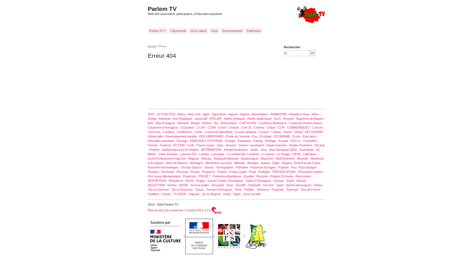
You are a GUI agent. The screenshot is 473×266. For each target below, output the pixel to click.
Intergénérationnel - (237, 149)
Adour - (183, 114)
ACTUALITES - (167, 114)
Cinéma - (260, 127)
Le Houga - (284, 154)
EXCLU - (297, 140)
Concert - (318, 127)
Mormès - (240, 163)
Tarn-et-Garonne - (183, 189)
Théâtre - (250, 189)
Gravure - (232, 145)
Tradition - (155, 194)
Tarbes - (319, 185)
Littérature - (310, 154)
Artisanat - (166, 118)
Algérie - (246, 114)
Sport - (281, 185)
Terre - (239, 189)
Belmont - (184, 123)
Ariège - (153, 118)
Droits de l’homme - (239, 136)
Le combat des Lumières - (244, 154)
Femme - (154, 145)
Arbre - (316, 114)
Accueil (152, 46)
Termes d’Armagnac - (220, 189)
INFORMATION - (212, 149)
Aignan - (234, 114)
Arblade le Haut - (300, 114)
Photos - (196, 171)
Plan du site (155, 210)
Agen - (207, 114)
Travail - (167, 194)
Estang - (259, 140)
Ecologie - (267, 136)
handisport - (258, 145)
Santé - (291, 180)
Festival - (166, 145)
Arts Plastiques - (184, 118)
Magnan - (194, 158)
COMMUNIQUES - (299, 127)
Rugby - (201, 180)
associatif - (202, 118)
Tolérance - (264, 189)
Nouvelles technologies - (164, 167)
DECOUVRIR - (315, 132)
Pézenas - (183, 171)
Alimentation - (261, 114)
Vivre (214, 31)
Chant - (223, 127)
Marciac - (207, 158)
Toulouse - (293, 189)
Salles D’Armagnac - (260, 180)
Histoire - (155, 149)
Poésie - (223, 171)
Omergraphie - (226, 167)
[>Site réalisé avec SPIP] (216, 210)
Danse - (289, 132)
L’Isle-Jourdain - (169, 154)
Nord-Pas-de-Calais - (308, 163)
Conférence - (185, 132)
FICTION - (180, 145)
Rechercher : (293, 47)
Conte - (199, 132)
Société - (242, 185)
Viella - (228, 194)
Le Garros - (269, 154)
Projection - (191, 176)
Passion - (284, 167)
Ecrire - (297, 136)
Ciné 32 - (247, 127)
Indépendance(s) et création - (181, 149)
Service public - (201, 185)
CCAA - (202, 127)
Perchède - (168, 171)
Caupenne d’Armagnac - (164, 127)
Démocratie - (156, 136)
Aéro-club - (195, 114)
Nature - (266, 163)
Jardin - (255, 149)
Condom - (170, 132)
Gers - (221, 145)
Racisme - (263, 176)
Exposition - (311, 140)
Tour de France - (311, 189)
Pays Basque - (308, 167)
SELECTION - (157, 185)
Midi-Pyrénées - (286, 158)
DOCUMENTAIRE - (212, 136)
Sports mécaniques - (300, 185)
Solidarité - (255, 185)
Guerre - (244, 145)
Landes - (205, 154)
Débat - (300, 132)
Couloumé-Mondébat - (220, 132)
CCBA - (212, 127)
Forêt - (191, 145)
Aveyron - (289, 118)
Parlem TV (162, 9)
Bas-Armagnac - (167, 123)
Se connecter (174, 210)
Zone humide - (252, 194)
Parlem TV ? (157, 31)
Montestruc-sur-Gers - (219, 163)
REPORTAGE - (158, 180)
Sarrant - (302, 180)
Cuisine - (265, 132)
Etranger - (272, 140)
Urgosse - (195, 194)
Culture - (277, 132)
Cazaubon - (189, 127)
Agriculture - (220, 114)
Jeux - (265, 149)
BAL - (152, 123)
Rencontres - (304, 176)
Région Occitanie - (283, 176)
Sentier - (173, 185)
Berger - (196, 123)
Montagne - (197, 163)
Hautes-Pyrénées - (301, 145)
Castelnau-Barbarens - (273, 123)
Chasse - (235, 127)
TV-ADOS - (180, 194)
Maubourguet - (251, 158)
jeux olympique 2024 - (284, 149)
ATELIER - (216, 118)
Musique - (254, 163)
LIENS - (297, 154)
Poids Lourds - (239, 171)
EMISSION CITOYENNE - (207, 140)
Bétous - (208, 123)
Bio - (217, 123)
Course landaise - (247, 132)
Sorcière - (269, 185)
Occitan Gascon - (192, 167)
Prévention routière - (311, 171)
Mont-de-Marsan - (178, 163)
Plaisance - (210, 171)
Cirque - (272, 127)
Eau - (256, 136)
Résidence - (177, 180)
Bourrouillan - (230, 123)
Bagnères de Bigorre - (310, 118)
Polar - (253, 171)
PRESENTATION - (285, 171)
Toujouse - (279, 189)
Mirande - (303, 158)
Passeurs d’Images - (264, 167)
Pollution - (265, 171)
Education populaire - (162, 140)
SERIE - (184, 185)
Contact (190, 210)
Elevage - (183, 140)
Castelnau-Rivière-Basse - (306, 123)
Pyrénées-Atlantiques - (228, 176)
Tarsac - (200, 189)
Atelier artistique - (235, 118)
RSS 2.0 (203, 210)
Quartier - (250, 176)
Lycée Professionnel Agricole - (168, 158)
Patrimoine (254, 31)
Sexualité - (219, 185)
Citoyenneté (178, 31)
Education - (310, 136)
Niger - (277, 163)
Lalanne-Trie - (189, 154)
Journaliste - (307, 149)
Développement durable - (182, 136)
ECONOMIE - (283, 136)
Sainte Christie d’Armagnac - (226, 180)
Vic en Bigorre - (212, 194)
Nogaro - (288, 163)
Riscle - (191, 180)
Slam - (231, 185)
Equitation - (245, 140)
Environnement (232, 31)
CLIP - (282, 127)
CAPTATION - (248, 123)
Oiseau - (210, 167)
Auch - (278, 118)
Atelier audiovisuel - (260, 118)
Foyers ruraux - (206, 145)
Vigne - (238, 194)
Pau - (295, 167)
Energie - (231, 140)
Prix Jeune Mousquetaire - (165, 176)
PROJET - (206, 176)
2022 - (152, 114)
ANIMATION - (279, 114)
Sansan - (280, 180)
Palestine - (243, 167)
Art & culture (198, 31)
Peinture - (154, 171)
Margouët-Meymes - (227, 158)
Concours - (155, 132)
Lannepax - (219, 154)
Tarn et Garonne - (159, 189)
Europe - (285, 140)
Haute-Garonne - (277, 145)
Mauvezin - (268, 158)
